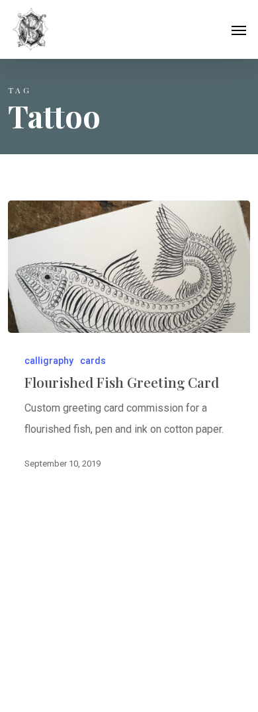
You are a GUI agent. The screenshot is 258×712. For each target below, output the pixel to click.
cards (93, 360)
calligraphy (48, 360)
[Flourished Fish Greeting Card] (129, 266)
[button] (239, 29)
